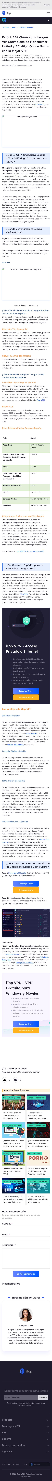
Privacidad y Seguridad (38, 1181)
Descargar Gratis (26, 691)
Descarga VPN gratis (17, 873)
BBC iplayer (18, 744)
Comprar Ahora (26, 697)
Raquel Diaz (7, 65)
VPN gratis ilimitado (25, 962)
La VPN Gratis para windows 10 (30, 551)
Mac (4, 960)
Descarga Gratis (26, 883)
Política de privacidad (11, 1464)
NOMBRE (7, 1223)
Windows (44, 957)
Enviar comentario (26, 1274)
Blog (14, 27)
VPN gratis (39, 104)
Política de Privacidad (17, 7)
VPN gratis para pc (14, 954)
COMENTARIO (9, 1245)
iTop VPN (41, 400)
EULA (25, 1464)
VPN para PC (31, 733)
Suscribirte (42, 1397)
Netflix (10, 744)
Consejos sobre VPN (36, 1098)
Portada (6, 27)
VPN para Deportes (26, 27)
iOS (9, 960)
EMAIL (6, 1234)
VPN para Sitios (34, 1153)
